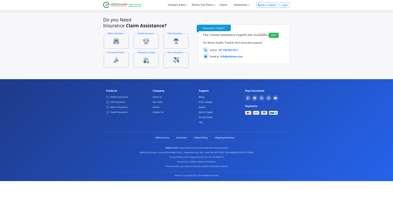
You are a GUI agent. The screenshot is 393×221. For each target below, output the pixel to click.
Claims (223, 5)
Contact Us (158, 112)
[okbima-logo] (122, 4)
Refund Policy (201, 137)
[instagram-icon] (268, 98)
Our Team (158, 102)
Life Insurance (116, 102)
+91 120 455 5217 (228, 50)
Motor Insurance (117, 107)
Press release (205, 102)
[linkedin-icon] (255, 98)
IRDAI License (162, 137)
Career (156, 107)
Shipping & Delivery (224, 137)
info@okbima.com (231, 56)
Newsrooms (240, 5)
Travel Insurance (117, 112)
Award (202, 107)
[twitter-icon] (261, 98)
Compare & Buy (176, 5)
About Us (157, 96)
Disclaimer (181, 137)
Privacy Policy (205, 117)
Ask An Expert (206, 112)
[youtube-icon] (275, 98)
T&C (201, 122)
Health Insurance (117, 96)
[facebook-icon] (248, 98)
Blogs (201, 96)
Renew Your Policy (202, 5)
